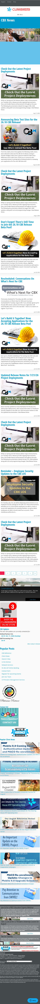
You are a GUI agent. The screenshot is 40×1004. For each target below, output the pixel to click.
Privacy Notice (21, 955)
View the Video (30, 943)
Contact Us (2, 952)
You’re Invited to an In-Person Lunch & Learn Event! (19, 588)
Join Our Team (6, 677)
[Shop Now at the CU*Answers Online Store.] (8, 626)
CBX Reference (6, 653)
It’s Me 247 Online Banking (10, 668)
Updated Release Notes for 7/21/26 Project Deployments (19, 376)
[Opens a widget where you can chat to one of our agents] (32, 1000)
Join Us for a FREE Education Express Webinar (17, 907)
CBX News (8, 20)
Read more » (20, 243)
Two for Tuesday (7, 936)
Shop (14, 2)
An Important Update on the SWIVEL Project (14, 848)
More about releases (33, 644)
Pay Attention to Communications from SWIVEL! (15, 900)
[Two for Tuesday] (10, 943)
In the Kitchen (6, 662)
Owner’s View (6, 659)
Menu (21, 14)
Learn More (30, 919)
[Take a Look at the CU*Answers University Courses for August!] (10, 933)
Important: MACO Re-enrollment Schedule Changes (17, 884)
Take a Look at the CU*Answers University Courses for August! (20, 46)
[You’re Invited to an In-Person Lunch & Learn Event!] (20, 582)
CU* (20, 9)
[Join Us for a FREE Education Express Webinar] (10, 918)
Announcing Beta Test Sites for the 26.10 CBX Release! (19, 121)
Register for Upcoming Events (11, 674)
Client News (6, 656)
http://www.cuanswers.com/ (6, 954)
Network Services (7, 665)
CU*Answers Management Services (13, 680)
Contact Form (6, 671)
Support (3, 2)
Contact (9, 2)
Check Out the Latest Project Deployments (16, 70)
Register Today (32, 599)
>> (35, 573)
